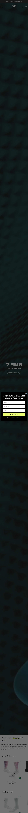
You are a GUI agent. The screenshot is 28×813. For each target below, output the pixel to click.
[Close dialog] (25, 393)
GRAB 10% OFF (14, 414)
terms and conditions (18, 417)
